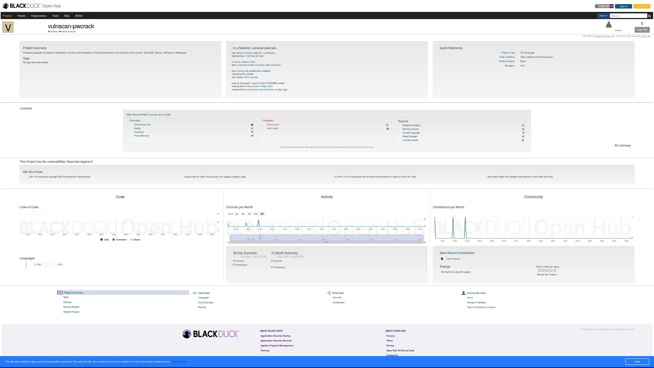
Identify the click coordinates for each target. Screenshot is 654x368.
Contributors (241, 264)
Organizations (38, 15)
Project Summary (73, 292)
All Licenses (622, 145)
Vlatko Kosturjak (453, 258)
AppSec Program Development (277, 345)
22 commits (246, 52)
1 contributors (268, 52)
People (21, 15)
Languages (27, 258)
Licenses (26, 108)
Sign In (623, 6)
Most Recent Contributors (457, 252)
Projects (7, 15)
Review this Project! (547, 274)
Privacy (390, 345)
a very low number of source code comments (258, 64)
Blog (66, 15)
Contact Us (392, 355)
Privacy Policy (178, 361)
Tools (55, 15)
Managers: (510, 65)
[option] (327, 131)
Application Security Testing (275, 335)
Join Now (642, 6)
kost (522, 65)
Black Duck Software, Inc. (601, 329)
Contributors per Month (448, 207)
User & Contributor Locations (481, 307)
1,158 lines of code (254, 55)
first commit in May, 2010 (259, 86)
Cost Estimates (205, 302)
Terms (389, 340)
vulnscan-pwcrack (71, 25)
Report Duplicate (69, 31)
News (66, 297)
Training (265, 350)
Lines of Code (29, 207)
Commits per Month (239, 207)
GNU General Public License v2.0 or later (148, 114)
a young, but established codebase (253, 70)
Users (470, 297)
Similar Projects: (507, 61)
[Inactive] (609, 24)
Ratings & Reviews (476, 302)
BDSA (78, 15)
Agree (637, 361)
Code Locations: (507, 56)
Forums (390, 335)
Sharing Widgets (71, 306)
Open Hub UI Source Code (400, 350)
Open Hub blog (545, 176)
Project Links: (508, 52)
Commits (239, 260)
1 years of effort (258, 83)
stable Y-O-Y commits (247, 77)
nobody (249, 73)
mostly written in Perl (244, 61)
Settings (54, 31)
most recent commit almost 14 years (265, 89)
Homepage (528, 52)
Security (202, 307)
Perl (39, 264)
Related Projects (71, 311)
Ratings (445, 266)
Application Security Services (276, 340)
